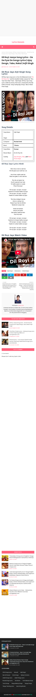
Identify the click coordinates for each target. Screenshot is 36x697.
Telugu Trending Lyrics (8, 686)
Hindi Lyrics (17, 271)
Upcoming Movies (21, 686)
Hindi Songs (9, 52)
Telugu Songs (28, 683)
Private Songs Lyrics (8, 680)
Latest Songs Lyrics (7, 678)
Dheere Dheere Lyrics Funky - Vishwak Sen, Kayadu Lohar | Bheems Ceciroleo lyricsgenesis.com (20, 591)
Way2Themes (18, 694)
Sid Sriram (17, 680)
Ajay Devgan (17, 156)
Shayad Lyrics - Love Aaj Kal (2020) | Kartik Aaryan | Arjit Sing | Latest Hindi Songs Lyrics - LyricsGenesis (21, 341)
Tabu (23, 156)
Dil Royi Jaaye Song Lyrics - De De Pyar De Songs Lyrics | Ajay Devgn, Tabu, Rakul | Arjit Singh (20, 324)
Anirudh (16, 672)
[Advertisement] (18, 18)
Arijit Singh (10, 271)
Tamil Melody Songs (28, 680)
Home (3, 52)
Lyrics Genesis (18, 42)
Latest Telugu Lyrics (19, 678)
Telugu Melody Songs (16, 683)
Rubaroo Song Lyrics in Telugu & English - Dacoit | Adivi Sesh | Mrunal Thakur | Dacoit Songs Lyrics (21, 565)
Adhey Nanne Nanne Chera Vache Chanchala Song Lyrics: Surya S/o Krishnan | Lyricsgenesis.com (21, 661)
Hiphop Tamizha (25, 675)
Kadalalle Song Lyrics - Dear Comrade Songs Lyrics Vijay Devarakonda (21, 645)
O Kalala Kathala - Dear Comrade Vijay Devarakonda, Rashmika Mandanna (20, 653)
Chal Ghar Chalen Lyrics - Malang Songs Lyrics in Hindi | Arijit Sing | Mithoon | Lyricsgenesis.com (21, 332)
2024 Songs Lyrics (7, 672)
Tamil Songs (6, 683)
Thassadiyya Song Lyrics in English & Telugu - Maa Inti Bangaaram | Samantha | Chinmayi (21, 556)
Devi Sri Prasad (6, 675)
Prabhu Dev (6, 66)
